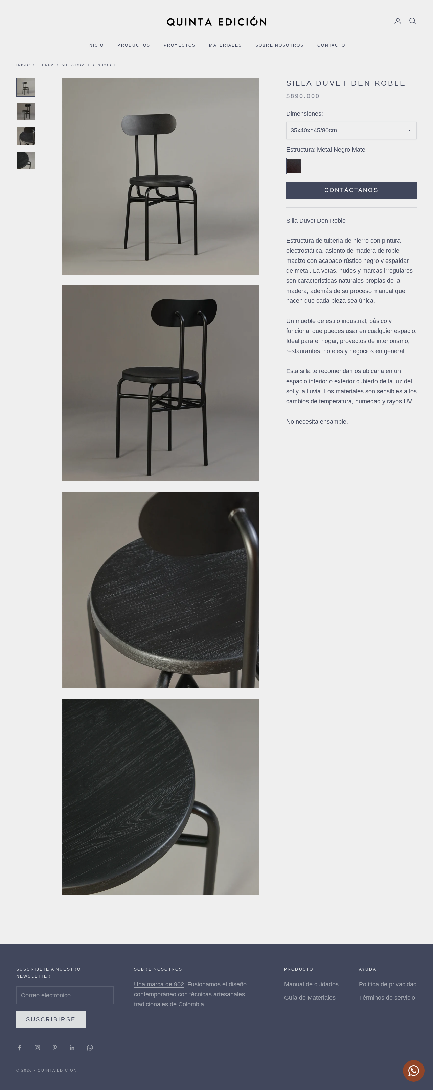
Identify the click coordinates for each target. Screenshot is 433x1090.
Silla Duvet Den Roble (89, 65)
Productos (133, 45)
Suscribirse (51, 1019)
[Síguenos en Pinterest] (54, 1047)
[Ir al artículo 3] (25, 136)
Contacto (331, 45)
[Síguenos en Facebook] (19, 1047)
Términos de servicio (387, 997)
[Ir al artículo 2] (25, 111)
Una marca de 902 (159, 984)
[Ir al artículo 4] (25, 160)
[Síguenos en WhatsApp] (90, 1047)
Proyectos (180, 45)
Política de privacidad (388, 984)
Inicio (95, 45)
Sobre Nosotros (279, 45)
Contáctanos (351, 190)
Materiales (225, 45)
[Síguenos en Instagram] (37, 1047)
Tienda (46, 65)
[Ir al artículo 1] (25, 87)
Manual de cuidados (311, 984)
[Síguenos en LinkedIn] (72, 1047)
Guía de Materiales (310, 997)
